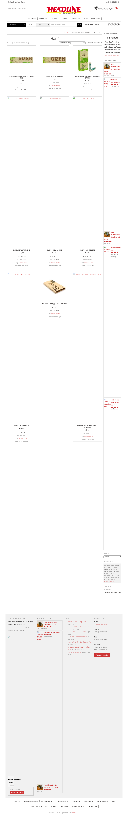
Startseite (32, 19)
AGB (113, 801)
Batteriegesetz (102, 801)
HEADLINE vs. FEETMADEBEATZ (77, 637)
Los (79, 25)
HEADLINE (75, 813)
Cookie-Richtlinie (78, 807)
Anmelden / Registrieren (17, 8)
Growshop (43, 19)
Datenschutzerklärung (60, 807)
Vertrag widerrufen (102, 655)
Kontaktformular (109, 581)
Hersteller (76, 801)
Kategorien (12, 25)
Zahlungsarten (47, 801)
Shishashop (76, 19)
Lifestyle (65, 19)
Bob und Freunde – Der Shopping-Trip (79, 642)
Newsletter (95, 19)
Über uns (17, 801)
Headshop (54, 19)
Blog (86, 19)
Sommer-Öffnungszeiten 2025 (77, 632)
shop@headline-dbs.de (101, 624)
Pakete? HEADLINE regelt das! (77, 622)
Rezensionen (88, 801)
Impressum (93, 807)
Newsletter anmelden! (112, 56)
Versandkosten (23, 87)
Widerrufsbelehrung (39, 807)
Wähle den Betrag (17, 792)
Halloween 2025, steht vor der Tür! (78, 627)
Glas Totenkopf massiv (75, 652)
